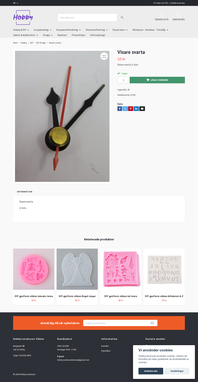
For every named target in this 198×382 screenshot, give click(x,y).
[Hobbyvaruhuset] (23, 17)
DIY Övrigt (41, 42)
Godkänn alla (150, 371)
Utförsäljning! (97, 35)
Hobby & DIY (19, 29)
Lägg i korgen (159, 79)
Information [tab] (24, 191)
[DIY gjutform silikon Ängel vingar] (77, 270)
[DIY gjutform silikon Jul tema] (120, 270)
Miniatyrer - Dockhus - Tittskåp (149, 29)
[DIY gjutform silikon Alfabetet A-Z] (164, 270)
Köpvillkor (106, 350)
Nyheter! (62, 35)
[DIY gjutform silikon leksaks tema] (33, 270)
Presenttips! (78, 35)
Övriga (46, 35)
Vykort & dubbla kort (24, 35)
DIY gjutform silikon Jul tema (120, 296)
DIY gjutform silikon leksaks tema (34, 296)
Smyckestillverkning (67, 29)
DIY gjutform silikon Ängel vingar (77, 296)
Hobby (24, 42)
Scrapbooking (41, 29)
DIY (31, 42)
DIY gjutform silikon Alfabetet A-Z (164, 296)
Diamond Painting (95, 29)
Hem (15, 42)
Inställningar (177, 371)
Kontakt (105, 346)
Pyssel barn (119, 29)
